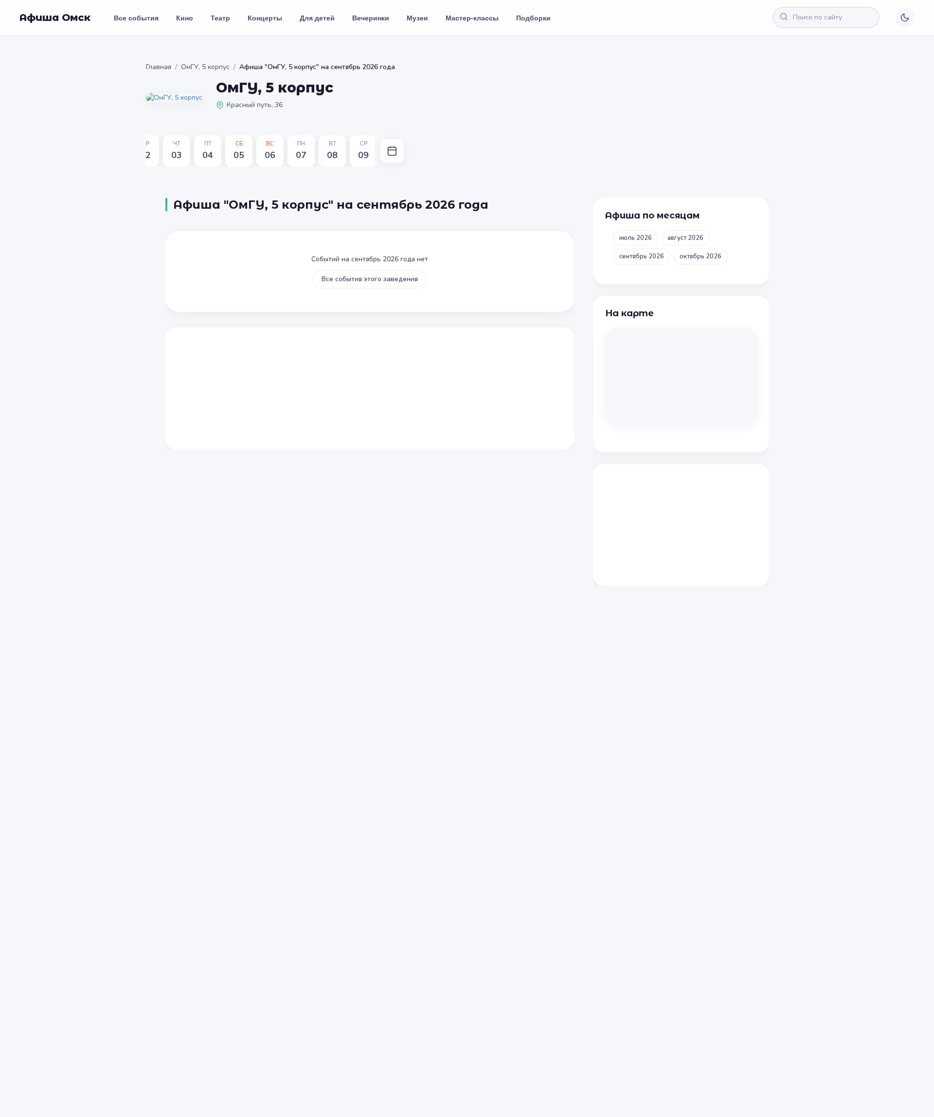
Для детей (317, 17)
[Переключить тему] (905, 17)
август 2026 (685, 238)
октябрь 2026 (700, 256)
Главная (158, 67)
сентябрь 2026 (641, 256)
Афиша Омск (54, 17)
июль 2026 (635, 238)
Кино (184, 17)
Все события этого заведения (370, 279)
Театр (220, 17)
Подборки (533, 17)
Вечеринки (370, 17)
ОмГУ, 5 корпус (205, 67)
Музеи (417, 17)
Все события (136, 17)
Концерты (265, 17)
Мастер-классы (472, 17)
